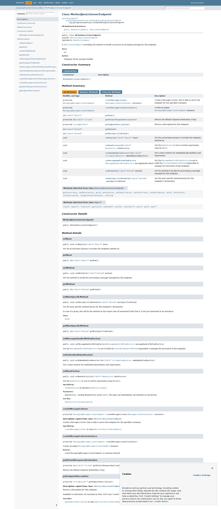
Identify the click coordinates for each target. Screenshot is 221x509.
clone (65, 207)
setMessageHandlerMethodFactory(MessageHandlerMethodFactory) (39, 67)
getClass (96, 207)
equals (74, 207)
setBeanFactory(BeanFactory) (31, 75)
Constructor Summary (26, 23)
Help (71, 3)
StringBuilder (79, 124)
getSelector (108, 192)
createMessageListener (116, 100)
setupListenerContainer (91, 195)
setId (168, 192)
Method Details (23, 39)
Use (35, 3)
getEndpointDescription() (29, 91)
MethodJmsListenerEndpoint (58, 8)
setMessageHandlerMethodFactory (120, 161)
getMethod (109, 129)
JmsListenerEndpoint (99, 30)
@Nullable (67, 115)
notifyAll (128, 207)
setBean (108, 138)
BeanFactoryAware (79, 30)
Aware (66, 30)
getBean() (23, 47)
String (88, 120)
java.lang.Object (69, 18)
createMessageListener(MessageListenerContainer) (39, 79)
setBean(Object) (26, 43)
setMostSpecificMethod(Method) (32, 59)
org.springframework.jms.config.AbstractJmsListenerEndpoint (93, 20)
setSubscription (70, 195)
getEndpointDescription (116, 124)
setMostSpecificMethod (116, 178)
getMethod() (24, 55)
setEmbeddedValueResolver (117, 153)
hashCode (107, 207)
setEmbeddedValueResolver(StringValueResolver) (39, 71)
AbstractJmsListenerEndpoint (84, 38)
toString (109, 195)
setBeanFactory (112, 145)
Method (77, 129)
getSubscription (123, 192)
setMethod (109, 171)
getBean (108, 115)
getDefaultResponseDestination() (33, 87)
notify (118, 207)
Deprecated (49, 3)
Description (22, 19)
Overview (20, 3)
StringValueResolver (115, 156)
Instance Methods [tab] (89, 92)
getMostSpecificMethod (116, 134)
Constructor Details (25, 31)
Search (65, 3)
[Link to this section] (92, 64)
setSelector (179, 192)
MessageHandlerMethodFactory (120, 163)
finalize (85, 207)
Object (77, 115)
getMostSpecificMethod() (29, 63)
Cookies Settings (201, 475)
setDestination (157, 192)
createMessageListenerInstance (120, 108)
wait (138, 207)
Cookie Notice (161, 501)
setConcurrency (141, 192)
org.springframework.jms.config (29, 8)
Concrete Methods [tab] (111, 92)
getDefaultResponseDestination (120, 120)
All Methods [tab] (70, 92)
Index (57, 3)
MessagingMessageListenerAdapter (79, 103)
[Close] (212, 468)
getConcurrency (70, 192)
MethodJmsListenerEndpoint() (31, 35)
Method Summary (24, 27)
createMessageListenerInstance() (33, 83)
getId (98, 192)
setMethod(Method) (27, 51)
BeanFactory (111, 148)
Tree (40, 3)
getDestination (86, 192)
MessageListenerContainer (118, 103)
